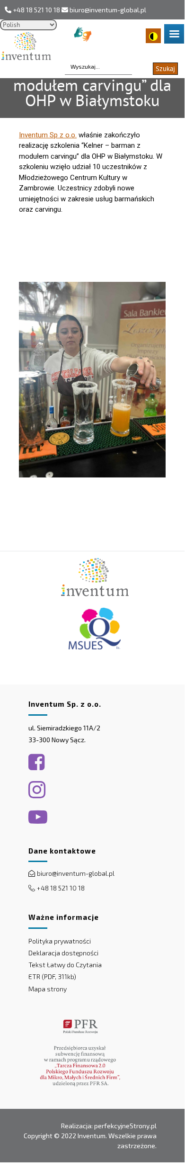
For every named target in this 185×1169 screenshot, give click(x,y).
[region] (92, 856)
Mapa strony (47, 989)
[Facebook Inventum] (36, 762)
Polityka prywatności (59, 941)
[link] (48, 135)
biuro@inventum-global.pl (108, 10)
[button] (56, 817)
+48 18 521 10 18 (36, 10)
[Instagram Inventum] (36, 789)
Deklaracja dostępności (63, 953)
